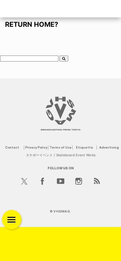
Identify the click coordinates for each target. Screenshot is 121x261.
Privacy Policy (36, 147)
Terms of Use (60, 147)
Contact (12, 147)
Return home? (31, 24)
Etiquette (84, 147)
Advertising (109, 147)
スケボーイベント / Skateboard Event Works (60, 155)
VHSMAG (61, 211)
